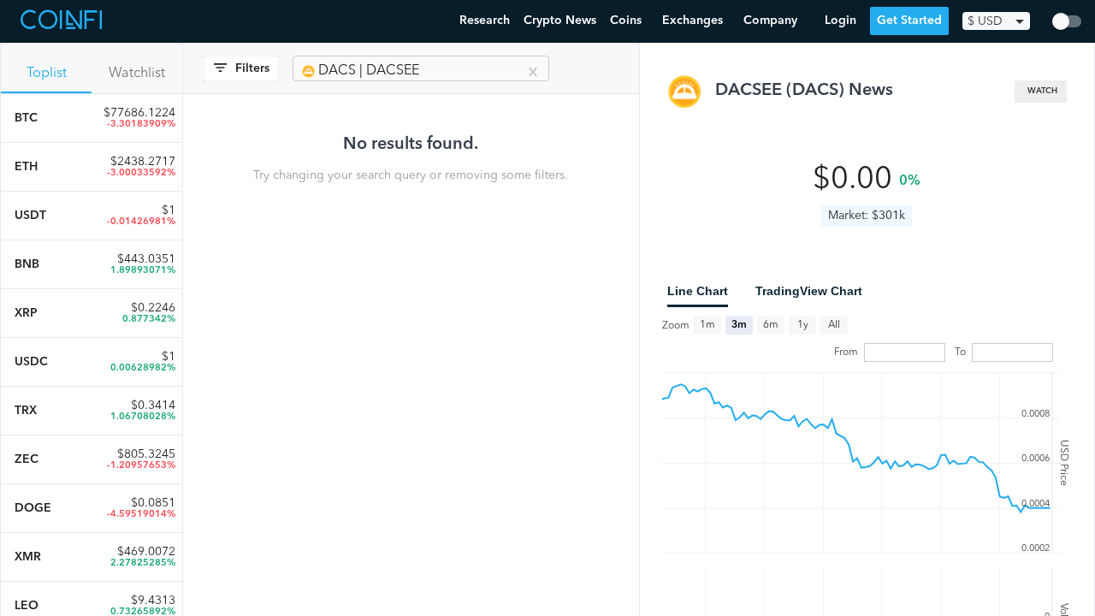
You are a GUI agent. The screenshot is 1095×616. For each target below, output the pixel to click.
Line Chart (697, 291)
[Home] (63, 21)
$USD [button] (985, 21)
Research (484, 21)
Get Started (909, 21)
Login (840, 21)
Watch (1042, 91)
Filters (252, 68)
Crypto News (560, 21)
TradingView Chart (808, 291)
